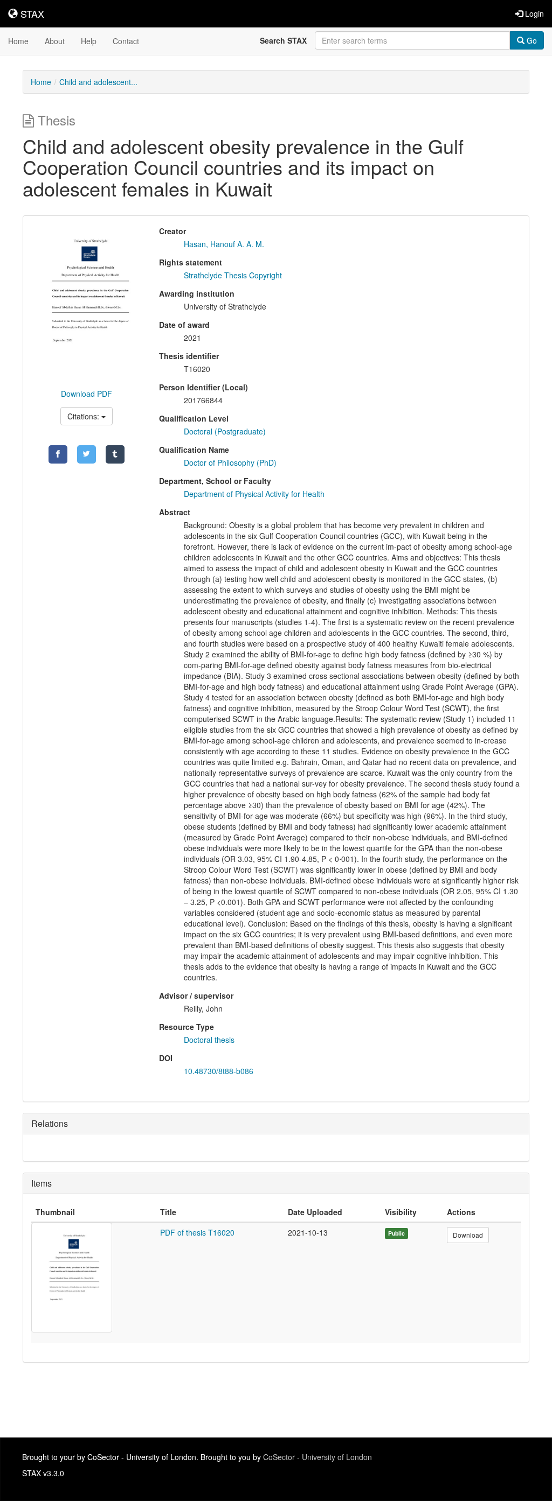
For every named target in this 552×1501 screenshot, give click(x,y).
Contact (126, 41)
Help (88, 41)
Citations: (84, 416)
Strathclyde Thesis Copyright (233, 275)
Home (18, 41)
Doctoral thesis (209, 1039)
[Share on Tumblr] (115, 454)
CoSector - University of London (317, 1456)
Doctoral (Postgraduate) (225, 431)
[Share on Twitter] (86, 454)
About (55, 41)
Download (468, 1234)
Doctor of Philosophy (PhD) (230, 462)
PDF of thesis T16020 (197, 1232)
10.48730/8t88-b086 (218, 1070)
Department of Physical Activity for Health (254, 493)
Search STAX (283, 40)
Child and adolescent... (98, 81)
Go (531, 40)
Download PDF (86, 393)
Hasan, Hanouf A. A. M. (224, 244)
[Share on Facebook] (58, 454)
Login (533, 13)
